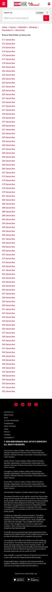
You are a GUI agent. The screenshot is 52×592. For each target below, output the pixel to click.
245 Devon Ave (8, 118)
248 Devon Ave (8, 126)
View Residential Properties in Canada (15, 492)
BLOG (6, 418)
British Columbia (36, 450)
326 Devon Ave (8, 290)
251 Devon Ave (8, 129)
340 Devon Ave (8, 344)
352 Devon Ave (8, 391)
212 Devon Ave (8, 43)
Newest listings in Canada (36, 492)
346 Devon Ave (8, 368)
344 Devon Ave (8, 360)
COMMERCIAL (9, 423)
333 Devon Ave (8, 317)
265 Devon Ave (8, 165)
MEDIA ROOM (8, 415)
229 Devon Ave (8, 94)
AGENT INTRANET (10, 426)
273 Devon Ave (8, 176)
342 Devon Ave (8, 352)
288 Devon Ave (8, 211)
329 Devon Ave (8, 301)
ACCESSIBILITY (9, 438)
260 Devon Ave (8, 157)
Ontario (16, 450)
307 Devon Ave (8, 254)
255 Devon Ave (8, 141)
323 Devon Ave (8, 278)
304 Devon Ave (8, 247)
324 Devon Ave (8, 282)
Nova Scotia (28, 455)
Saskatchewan (15, 453)
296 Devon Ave (8, 231)
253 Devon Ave (8, 133)
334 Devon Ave (8, 321)
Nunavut (12, 457)
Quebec (21, 450)
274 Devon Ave (8, 180)
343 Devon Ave (8, 356)
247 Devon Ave (8, 122)
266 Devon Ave (8, 169)
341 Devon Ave (8, 348)
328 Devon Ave (8, 297)
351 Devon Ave (8, 387)
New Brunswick (26, 453)
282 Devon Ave (8, 200)
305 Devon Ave (8, 251)
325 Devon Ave (8, 286)
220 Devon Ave (8, 67)
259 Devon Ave (8, 153)
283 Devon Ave (8, 204)
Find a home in (8, 450)
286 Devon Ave (8, 208)
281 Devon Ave (8, 196)
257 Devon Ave (8, 149)
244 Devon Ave (8, 114)
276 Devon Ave (8, 188)
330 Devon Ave (8, 305)
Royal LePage (27, 4)
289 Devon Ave (8, 215)
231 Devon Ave (8, 98)
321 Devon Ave (8, 270)
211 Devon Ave (8, 40)
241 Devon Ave (8, 110)
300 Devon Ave (8, 235)
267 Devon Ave (8, 172)
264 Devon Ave (8, 161)
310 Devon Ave (8, 258)
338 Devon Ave (8, 336)
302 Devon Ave (8, 243)
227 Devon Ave (8, 86)
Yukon (6, 457)
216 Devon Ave (8, 55)
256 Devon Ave (8, 145)
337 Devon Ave (8, 333)
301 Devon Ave (8, 239)
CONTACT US (8, 412)
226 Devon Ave (8, 83)
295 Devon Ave (8, 227)
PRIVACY (7, 432)
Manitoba (7, 453)
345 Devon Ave (8, 364)
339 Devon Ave (8, 340)
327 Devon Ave (8, 294)
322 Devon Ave (8, 274)
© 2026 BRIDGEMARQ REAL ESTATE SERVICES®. (25, 441)
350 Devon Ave (8, 383)
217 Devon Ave (8, 59)
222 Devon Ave (8, 71)
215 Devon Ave (8, 51)
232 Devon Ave (8, 102)
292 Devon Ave (8, 219)
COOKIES (7, 435)
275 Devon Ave (8, 184)
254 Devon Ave (8, 137)
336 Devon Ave (8, 329)
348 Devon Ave (8, 376)
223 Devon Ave (8, 75)
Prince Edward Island (39, 455)
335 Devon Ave (8, 325)
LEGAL (6, 429)
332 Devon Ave (8, 313)
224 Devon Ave (8, 79)
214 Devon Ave (8, 47)
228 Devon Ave (8, 90)
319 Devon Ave (8, 262)
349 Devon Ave (8, 379)
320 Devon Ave (8, 266)
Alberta (27, 450)
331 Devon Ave (8, 309)
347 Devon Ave (8, 372)
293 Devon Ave (8, 223)
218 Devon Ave (8, 63)
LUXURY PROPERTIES (11, 420)
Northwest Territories (17, 455)
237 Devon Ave (8, 106)
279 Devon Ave (8, 192)
